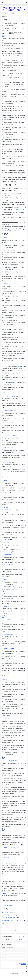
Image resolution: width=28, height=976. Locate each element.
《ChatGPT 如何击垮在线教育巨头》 (11, 847)
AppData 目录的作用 (8, 410)
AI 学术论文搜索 (20, 209)
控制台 (16, 589)
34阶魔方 (5, 237)
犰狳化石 (5, 679)
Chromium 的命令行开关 (9, 648)
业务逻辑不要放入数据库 (9, 435)
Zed (18, 60)
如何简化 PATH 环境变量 (9, 396)
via (6, 30)
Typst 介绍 (5, 661)
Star (4, 517)
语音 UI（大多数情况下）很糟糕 (10, 761)
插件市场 (7, 113)
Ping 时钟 (5, 283)
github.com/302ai (12, 229)
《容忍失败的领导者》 (8, 905)
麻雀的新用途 (6, 327)
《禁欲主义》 (6, 857)
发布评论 (24, 963)
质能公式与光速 (7, 462)
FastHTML (5, 494)
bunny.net (12, 382)
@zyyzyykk (7, 539)
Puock (16, 973)
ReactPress (5, 542)
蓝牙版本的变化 (7, 423)
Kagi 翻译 (5, 507)
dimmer (5, 567)
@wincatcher (22, 643)
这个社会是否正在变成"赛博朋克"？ (10, 920)
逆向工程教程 (6, 619)
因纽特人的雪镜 (7, 718)
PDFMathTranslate (7, 554)
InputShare (6, 606)
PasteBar (5, 480)
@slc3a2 (5, 576)
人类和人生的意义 (6, 915)
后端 (13, 589)
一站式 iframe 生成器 (8, 634)
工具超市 (22, 207)
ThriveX (5, 579)
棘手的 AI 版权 (5, 912)
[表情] (19, 964)
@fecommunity (8, 552)
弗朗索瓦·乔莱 (6, 893)
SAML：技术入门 (7, 447)
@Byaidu (9, 564)
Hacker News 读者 (7, 876)
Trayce (5, 593)
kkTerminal (6, 530)
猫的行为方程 (19, 366)
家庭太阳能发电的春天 (7, 917)
